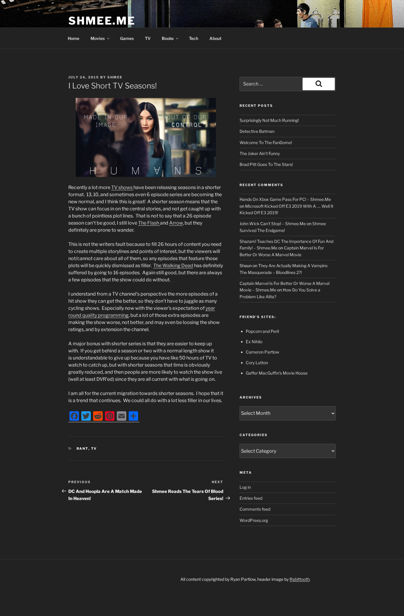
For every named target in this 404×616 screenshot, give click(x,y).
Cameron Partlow (262, 351)
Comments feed (255, 509)
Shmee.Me (101, 20)
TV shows (122, 187)
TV (148, 38)
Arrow (176, 223)
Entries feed (251, 498)
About (215, 38)
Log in (245, 487)
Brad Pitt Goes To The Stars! (266, 164)
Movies (98, 38)
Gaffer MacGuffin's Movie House (277, 372)
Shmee (114, 77)
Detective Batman (257, 131)
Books (168, 38)
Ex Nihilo (254, 341)
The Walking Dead (173, 265)
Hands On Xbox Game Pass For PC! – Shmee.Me (285, 199)
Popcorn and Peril (262, 331)
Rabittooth (300, 579)
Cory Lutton (257, 362)
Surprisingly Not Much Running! (269, 120)
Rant (82, 448)
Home (73, 38)
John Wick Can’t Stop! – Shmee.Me (273, 223)
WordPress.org (254, 520)
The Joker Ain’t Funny (260, 153)
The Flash (149, 223)
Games (127, 38)
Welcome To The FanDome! (266, 142)
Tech (193, 38)
